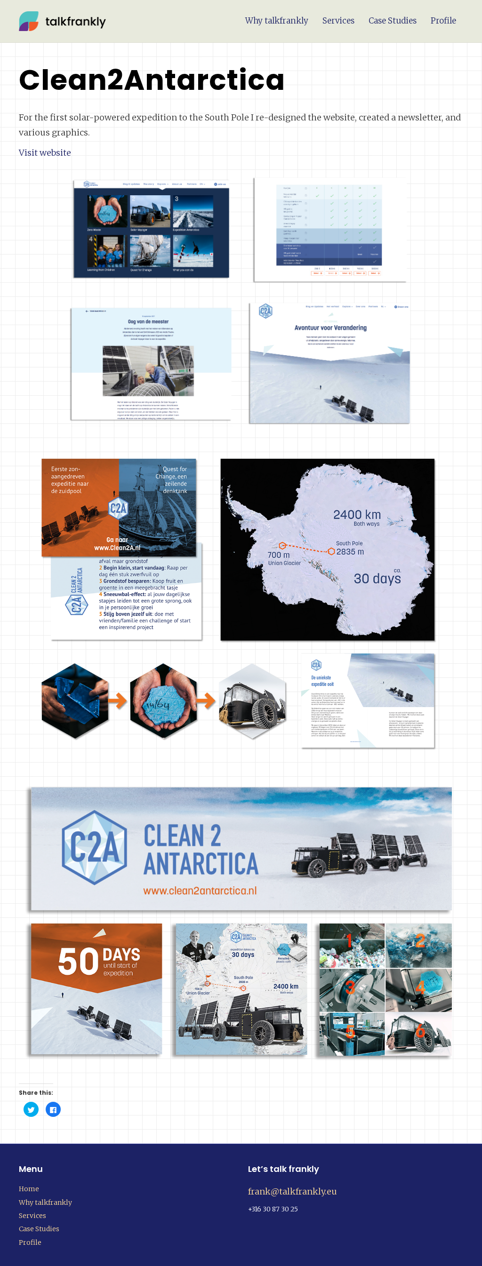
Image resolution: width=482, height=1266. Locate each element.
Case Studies (393, 21)
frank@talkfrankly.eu (292, 1191)
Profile (443, 21)
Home (29, 1189)
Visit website (45, 152)
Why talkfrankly (276, 21)
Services (338, 21)
